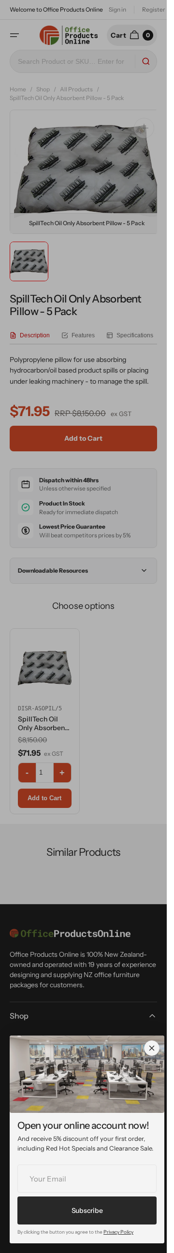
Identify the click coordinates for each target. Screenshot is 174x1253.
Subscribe (87, 1210)
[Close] (152, 1048)
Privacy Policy (118, 1232)
